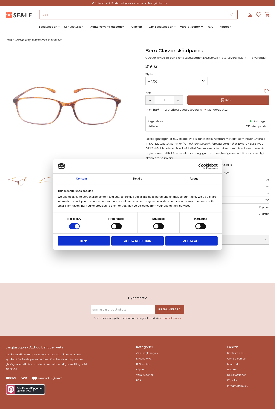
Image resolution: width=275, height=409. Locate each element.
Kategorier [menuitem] (144, 346)
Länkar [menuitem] (232, 346)
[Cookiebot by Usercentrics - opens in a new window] (201, 166)
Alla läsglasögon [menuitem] (147, 353)
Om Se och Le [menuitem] (236, 358)
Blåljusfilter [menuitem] (143, 364)
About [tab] (194, 178)
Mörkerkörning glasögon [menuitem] (107, 26)
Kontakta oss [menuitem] (235, 353)
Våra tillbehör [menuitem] (190, 26)
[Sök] (232, 14)
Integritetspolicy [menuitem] (237, 386)
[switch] (116, 226)
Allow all (191, 241)
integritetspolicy (170, 318)
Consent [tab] (81, 178)
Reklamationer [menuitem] (236, 374)
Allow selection (137, 241)
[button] (258, 15)
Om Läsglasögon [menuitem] (161, 26)
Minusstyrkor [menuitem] (73, 26)
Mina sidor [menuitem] (233, 364)
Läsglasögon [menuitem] (48, 26)
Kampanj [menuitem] (225, 26)
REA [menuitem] (210, 26)
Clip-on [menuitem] (136, 26)
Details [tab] (137, 178)
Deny (84, 241)
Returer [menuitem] (232, 369)
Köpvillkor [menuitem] (233, 380)
